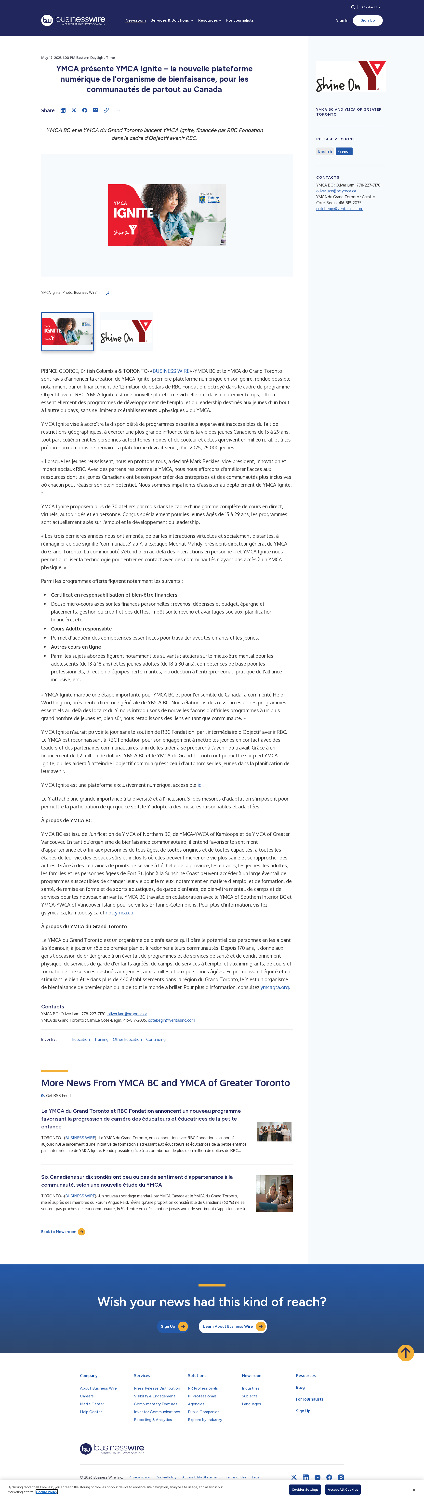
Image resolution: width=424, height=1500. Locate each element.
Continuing (156, 1039)
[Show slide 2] (126, 331)
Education (81, 1039)
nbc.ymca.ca (119, 912)
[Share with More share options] (117, 110)
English (325, 151)
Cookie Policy (46, 1492)
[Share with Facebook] (85, 110)
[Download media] (108, 293)
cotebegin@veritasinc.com (171, 1020)
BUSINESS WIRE (171, 371)
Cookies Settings (305, 1489)
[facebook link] (329, 1477)
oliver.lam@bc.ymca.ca (127, 1013)
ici (200, 785)
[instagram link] (341, 1477)
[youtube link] (317, 1477)
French (344, 151)
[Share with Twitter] (74, 110)
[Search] (353, 7)
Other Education (127, 1039)
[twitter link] (294, 1477)
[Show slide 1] (67, 331)
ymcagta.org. (275, 987)
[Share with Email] (95, 110)
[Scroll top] (406, 1353)
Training (101, 1039)
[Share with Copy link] (106, 110)
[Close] (414, 1490)
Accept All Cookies (343, 1489)
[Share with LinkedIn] (63, 110)
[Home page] (73, 20)
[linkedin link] (306, 1477)
